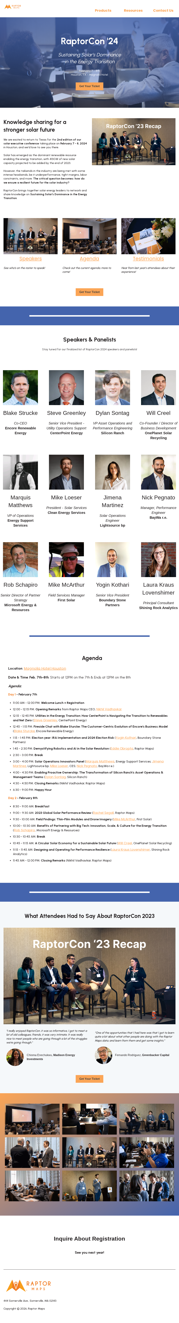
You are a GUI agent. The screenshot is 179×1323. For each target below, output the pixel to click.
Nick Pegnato (87, 766)
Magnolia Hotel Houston (45, 668)
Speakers (30, 258)
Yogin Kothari (126, 737)
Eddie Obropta (122, 748)
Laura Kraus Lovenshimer (130, 849)
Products (103, 10)
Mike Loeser (59, 766)
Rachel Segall (103, 813)
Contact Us (163, 10)
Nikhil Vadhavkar (109, 709)
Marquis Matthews (100, 761)
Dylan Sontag (55, 777)
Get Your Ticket (89, 86)
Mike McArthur (124, 819)
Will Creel (125, 843)
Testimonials (148, 258)
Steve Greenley (45, 720)
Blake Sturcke (24, 731)
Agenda (89, 258)
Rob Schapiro (24, 830)
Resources (133, 10)
